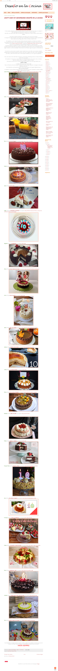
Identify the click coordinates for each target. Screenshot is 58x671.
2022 (47, 143)
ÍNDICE (9, 12)
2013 (47, 168)
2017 (47, 162)
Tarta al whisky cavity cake (29, 347)
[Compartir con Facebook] (28, 649)
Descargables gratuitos (48, 71)
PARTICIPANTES (34, 12)
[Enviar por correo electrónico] (25, 649)
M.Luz (47, 76)
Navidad (47, 82)
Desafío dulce (9, 651)
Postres (47, 88)
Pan (46, 84)
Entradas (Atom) (11, 656)
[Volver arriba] (55, 669)
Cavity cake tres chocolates (30, 96)
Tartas (15, 651)
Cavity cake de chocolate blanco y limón (34, 71)
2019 (47, 159)
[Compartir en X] (27, 649)
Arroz (47, 61)
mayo (48, 144)
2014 (47, 167)
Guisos (47, 74)
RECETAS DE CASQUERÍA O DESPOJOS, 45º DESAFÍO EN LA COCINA (48, 118)
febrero (48, 153)
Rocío (47, 89)
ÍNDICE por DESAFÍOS (15, 12)
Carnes (47, 65)
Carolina (47, 66)
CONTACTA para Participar (43, 12)
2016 (47, 164)
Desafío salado (48, 69)
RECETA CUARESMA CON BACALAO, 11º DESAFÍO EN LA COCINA (49, 105)
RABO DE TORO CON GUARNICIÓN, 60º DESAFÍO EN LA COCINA (49, 128)
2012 (47, 170)
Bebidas (47, 62)
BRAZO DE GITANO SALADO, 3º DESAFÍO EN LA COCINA (49, 132)
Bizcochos (47, 64)
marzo (48, 151)
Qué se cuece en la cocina (17, 43)
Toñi (46, 93)
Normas (47, 83)
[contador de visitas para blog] (49, 57)
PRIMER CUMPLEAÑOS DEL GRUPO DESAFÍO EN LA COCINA (49, 100)
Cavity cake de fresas (26, 413)
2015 (47, 165)
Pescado (47, 86)
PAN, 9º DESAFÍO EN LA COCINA (49, 122)
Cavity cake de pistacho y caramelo (31, 466)
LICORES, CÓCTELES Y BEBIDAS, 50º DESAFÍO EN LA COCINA (49, 109)
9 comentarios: (21, 649)
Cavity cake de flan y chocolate (27, 141)
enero (48, 154)
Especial (13, 651)
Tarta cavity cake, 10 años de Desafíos (33, 545)
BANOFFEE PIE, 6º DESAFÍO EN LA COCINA (49, 113)
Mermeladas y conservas (48, 79)
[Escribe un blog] (26, 649)
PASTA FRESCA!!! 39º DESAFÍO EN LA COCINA (49, 136)
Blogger (38, 664)
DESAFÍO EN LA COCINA (48, 125)
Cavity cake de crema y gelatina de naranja (29, 327)
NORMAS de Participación (25, 12)
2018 (47, 161)
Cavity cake (22, 185)
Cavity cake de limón (33, 595)
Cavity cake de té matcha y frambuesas (32, 269)
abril (48, 150)
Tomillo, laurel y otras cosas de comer (34, 43)
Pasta (47, 85)
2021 (47, 156)
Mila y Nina (48, 80)
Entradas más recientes (8, 654)
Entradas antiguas (40, 654)
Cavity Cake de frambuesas (30, 620)
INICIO (5, 12)
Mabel (47, 77)
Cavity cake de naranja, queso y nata (29, 498)
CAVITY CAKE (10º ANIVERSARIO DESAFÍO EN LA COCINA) (23, 18)
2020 (47, 157)
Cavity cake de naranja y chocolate (26, 116)
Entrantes (47, 72)
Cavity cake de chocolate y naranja (30, 392)
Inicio (24, 654)
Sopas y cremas (48, 90)
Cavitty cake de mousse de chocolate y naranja (32, 166)
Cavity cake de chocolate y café (27, 570)
